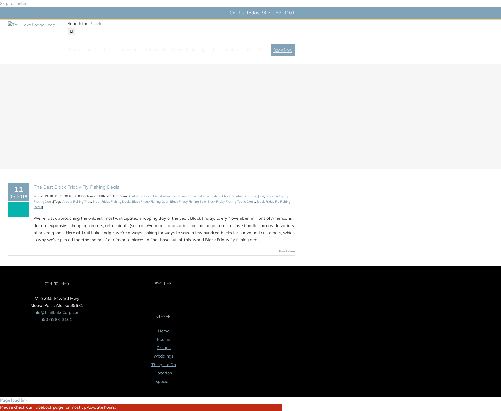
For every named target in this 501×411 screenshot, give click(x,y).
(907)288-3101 (57, 319)
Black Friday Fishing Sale (188, 202)
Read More (287, 251)
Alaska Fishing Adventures (179, 196)
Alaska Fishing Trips (76, 202)
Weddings (163, 356)
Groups (164, 347)
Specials (163, 381)
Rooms (163, 339)
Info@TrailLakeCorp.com (57, 312)
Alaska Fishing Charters (217, 196)
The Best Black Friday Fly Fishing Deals (76, 187)
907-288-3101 (278, 13)
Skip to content (14, 3)
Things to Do (163, 364)
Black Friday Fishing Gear (150, 202)
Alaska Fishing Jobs (250, 196)
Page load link (13, 400)
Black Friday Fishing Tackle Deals (231, 202)
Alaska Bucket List (145, 196)
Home (163, 330)
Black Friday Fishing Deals (111, 202)
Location (163, 373)
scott (37, 196)
